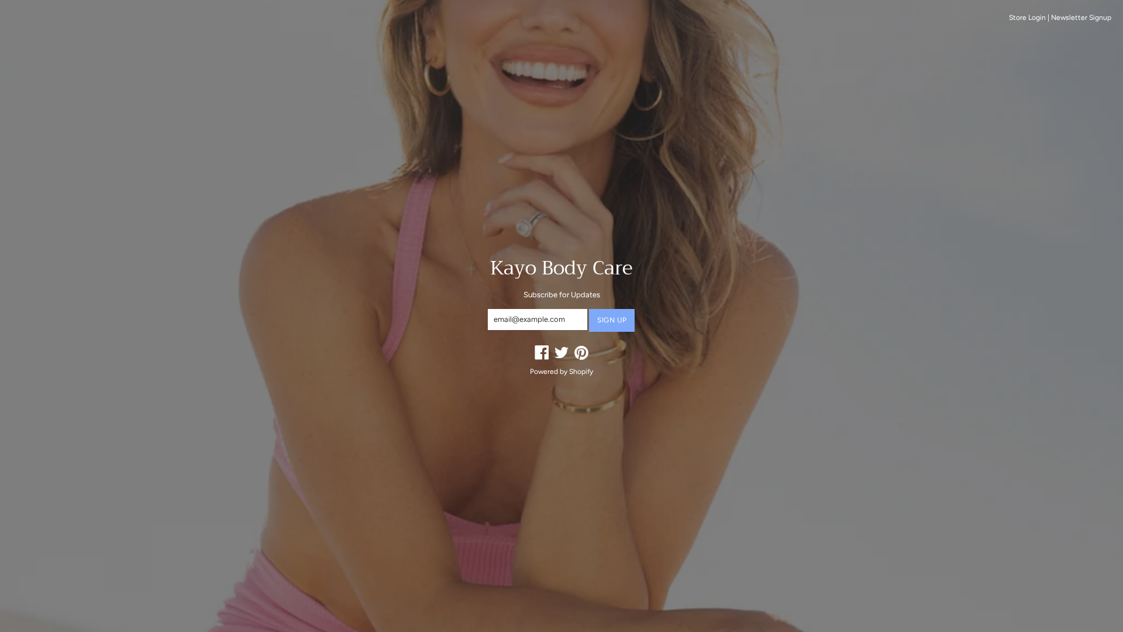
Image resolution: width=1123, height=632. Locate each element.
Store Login (1027, 17)
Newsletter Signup (1081, 17)
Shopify (581, 371)
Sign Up (611, 320)
